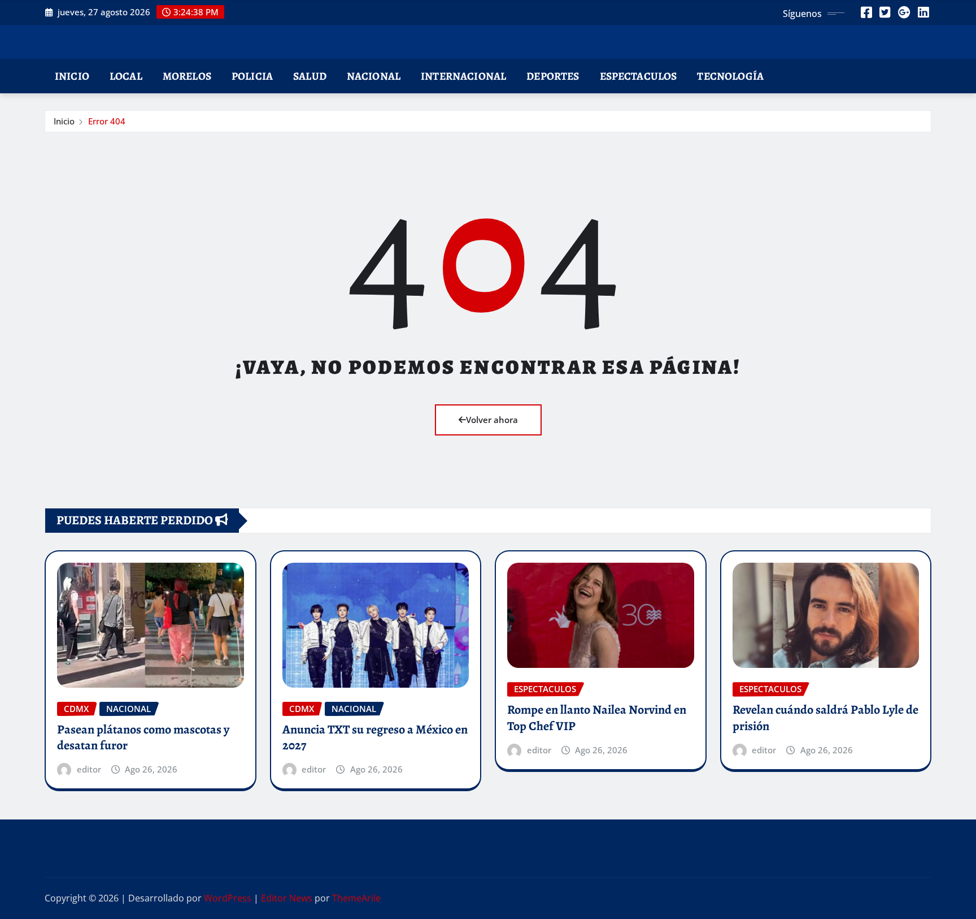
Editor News (286, 898)
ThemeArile (356, 898)
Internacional (463, 76)
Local (126, 76)
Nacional (373, 76)
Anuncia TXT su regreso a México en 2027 (375, 737)
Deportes (552, 76)
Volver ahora (492, 419)
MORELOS (187, 76)
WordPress (227, 898)
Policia (252, 76)
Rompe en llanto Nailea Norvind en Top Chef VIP (596, 718)
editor (89, 769)
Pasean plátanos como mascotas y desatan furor (143, 737)
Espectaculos (638, 76)
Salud (309, 76)
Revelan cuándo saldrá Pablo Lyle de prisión (825, 718)
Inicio (72, 76)
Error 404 (106, 121)
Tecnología (730, 76)
